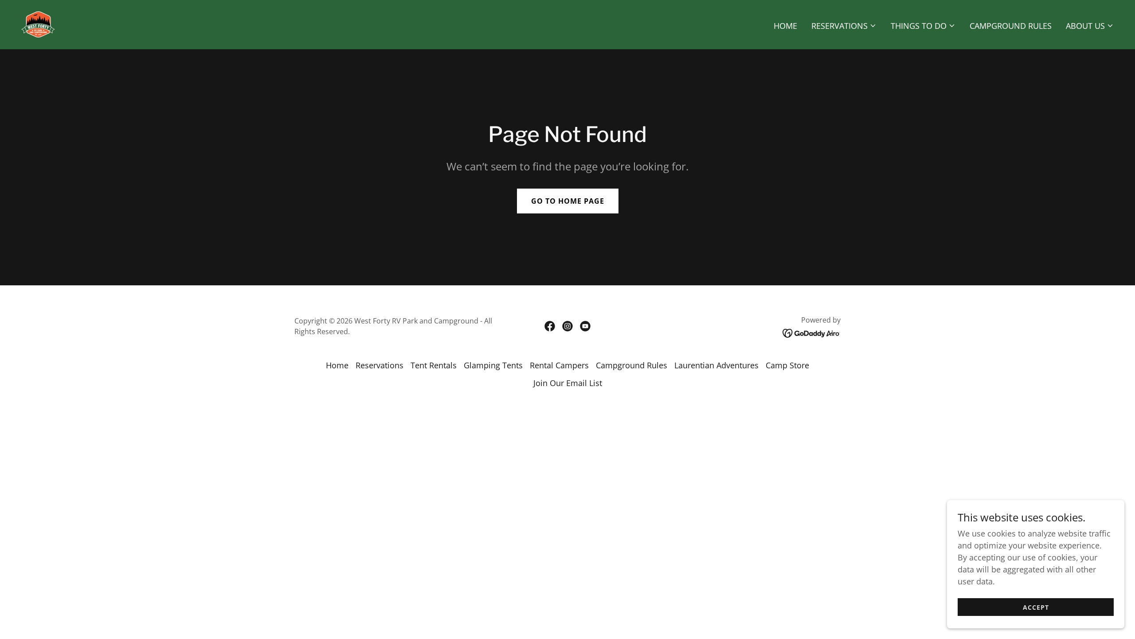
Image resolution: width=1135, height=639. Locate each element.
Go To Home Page (567, 201)
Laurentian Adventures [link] (716, 365)
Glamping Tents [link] (493, 365)
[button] (844, 25)
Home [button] (337, 365)
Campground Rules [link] (1011, 25)
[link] (38, 23)
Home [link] (785, 25)
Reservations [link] (379, 365)
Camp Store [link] (787, 365)
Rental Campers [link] (559, 365)
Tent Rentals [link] (434, 365)
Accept (1036, 607)
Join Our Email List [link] (567, 383)
